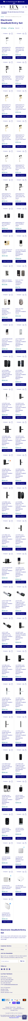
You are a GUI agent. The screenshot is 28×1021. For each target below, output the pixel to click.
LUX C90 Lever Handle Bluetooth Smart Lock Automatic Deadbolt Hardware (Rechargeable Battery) (7, 473)
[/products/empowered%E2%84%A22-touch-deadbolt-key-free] (7, 215)
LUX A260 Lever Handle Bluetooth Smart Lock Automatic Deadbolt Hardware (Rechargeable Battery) (7, 440)
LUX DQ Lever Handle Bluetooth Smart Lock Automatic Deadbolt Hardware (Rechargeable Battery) (7, 735)
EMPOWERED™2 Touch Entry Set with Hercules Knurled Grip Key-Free (6, 107)
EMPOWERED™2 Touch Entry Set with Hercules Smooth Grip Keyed (21, 137)
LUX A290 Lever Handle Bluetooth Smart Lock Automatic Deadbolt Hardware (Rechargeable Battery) (21, 572)
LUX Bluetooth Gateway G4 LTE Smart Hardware (6, 914)
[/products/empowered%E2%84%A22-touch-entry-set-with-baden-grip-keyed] (20, 40)
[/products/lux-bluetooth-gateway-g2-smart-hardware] (20, 850)
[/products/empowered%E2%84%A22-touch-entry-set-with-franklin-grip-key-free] (7, 158)
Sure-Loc (4, 282)
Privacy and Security (7, 1008)
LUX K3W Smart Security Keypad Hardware (6, 858)
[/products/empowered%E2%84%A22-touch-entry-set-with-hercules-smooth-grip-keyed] (20, 128)
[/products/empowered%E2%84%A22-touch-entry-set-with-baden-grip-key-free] (7, 40)
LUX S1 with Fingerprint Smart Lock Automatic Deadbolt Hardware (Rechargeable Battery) (21, 604)
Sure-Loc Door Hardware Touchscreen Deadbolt (19, 282)
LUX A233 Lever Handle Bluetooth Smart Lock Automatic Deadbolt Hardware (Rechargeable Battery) (21, 407)
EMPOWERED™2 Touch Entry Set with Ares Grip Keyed (20, 78)
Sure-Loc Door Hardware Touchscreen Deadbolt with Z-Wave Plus (6, 311)
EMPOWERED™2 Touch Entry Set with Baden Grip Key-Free (6, 49)
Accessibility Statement (18, 1008)
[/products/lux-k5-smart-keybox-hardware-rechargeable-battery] (7, 821)
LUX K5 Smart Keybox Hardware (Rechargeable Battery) (6, 830)
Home (2, 16)
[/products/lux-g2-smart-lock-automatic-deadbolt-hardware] (20, 243)
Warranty (19, 1007)
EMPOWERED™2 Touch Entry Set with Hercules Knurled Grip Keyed (21, 107)
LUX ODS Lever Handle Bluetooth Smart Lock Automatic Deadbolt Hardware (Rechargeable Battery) (21, 702)
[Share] (12, 34)
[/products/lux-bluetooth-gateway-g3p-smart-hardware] (20, 878)
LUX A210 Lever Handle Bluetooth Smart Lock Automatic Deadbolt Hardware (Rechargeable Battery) (7, 407)
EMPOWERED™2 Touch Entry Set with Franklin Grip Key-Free (6, 167)
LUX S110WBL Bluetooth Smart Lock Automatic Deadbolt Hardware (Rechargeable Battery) (7, 374)
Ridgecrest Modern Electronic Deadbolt (7, 280)
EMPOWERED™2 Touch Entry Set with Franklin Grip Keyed (20, 167)
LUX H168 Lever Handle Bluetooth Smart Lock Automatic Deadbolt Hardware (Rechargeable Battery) (7, 539)
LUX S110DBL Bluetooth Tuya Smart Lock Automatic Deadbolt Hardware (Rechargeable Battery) (21, 506)
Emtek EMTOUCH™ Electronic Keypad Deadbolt (7, 251)
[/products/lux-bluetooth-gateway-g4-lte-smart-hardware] (7, 906)
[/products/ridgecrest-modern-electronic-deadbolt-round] (20, 301)
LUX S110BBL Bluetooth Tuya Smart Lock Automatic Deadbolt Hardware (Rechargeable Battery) (21, 374)
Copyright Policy (14, 1010)
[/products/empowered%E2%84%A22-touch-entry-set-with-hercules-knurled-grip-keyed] (20, 98)
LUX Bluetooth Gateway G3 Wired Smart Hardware (7, 887)
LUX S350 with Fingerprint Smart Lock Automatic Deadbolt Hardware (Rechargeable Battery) (21, 767)
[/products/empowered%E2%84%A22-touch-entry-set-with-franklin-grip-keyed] (20, 158)
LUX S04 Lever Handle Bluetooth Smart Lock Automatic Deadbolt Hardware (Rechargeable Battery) (7, 799)
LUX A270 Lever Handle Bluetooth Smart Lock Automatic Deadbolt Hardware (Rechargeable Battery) (21, 440)
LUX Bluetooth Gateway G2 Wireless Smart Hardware (20, 859)
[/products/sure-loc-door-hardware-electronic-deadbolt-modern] (7, 273)
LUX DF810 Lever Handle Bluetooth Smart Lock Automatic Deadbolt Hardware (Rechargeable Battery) (21, 669)
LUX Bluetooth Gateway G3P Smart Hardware (21, 887)
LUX (16, 256)
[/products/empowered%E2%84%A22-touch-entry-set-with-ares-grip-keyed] (20, 69)
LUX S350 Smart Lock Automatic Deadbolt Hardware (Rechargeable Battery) (7, 766)
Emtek (3, 53)
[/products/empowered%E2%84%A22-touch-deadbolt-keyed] (20, 215)
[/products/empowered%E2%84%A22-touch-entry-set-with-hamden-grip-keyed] (20, 187)
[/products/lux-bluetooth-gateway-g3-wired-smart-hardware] (7, 878)
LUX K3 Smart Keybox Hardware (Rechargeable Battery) (20, 797)
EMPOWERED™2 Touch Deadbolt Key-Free (6, 224)
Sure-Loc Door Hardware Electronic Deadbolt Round (21, 311)
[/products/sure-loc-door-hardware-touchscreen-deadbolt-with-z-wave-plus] (7, 301)
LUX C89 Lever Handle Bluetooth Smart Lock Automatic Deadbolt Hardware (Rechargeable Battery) (7, 669)
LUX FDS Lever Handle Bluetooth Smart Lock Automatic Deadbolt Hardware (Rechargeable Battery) (21, 735)
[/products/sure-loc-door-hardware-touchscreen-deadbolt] (20, 273)
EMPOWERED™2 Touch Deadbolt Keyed (20, 224)
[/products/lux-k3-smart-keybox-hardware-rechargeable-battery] (20, 788)
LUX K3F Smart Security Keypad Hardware (20, 830)
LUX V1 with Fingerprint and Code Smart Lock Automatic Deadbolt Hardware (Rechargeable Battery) (7, 636)
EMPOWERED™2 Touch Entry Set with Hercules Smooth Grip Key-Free (6, 137)
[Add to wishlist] (9, 33)
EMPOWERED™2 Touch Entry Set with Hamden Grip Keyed (20, 196)
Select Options (7, 57)
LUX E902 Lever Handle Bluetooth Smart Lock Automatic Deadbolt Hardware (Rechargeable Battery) (21, 473)
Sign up (22, 961)
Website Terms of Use (10, 1007)
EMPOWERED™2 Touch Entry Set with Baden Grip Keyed (20, 49)
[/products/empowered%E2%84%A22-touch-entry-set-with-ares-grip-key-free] (7, 69)
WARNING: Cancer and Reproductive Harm (18, 1017)
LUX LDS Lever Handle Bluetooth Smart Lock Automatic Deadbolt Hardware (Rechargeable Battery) (7, 702)
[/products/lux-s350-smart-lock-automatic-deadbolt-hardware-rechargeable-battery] (7, 757)
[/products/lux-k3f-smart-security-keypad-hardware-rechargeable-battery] (20, 821)
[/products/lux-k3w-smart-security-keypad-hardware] (7, 850)
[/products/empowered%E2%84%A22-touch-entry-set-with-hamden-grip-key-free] (7, 187)
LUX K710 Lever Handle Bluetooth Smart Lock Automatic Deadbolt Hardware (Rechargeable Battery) (21, 539)
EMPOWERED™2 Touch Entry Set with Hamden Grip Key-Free (6, 196)
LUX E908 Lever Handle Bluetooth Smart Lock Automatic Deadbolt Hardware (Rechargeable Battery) (7, 506)
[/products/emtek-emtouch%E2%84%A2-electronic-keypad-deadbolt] (7, 243)
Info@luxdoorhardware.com (11, 984)
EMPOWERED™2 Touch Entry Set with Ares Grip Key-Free (7, 78)
